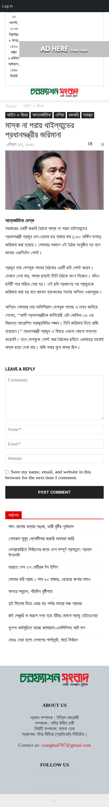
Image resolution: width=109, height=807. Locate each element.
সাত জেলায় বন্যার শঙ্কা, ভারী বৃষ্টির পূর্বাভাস (41, 526)
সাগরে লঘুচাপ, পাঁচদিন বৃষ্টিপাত (30, 591)
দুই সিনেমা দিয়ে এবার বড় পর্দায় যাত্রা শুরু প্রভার (45, 603)
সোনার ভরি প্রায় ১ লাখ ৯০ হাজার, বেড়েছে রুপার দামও (49, 579)
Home (11, 106)
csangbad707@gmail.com (66, 745)
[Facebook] (40, 781)
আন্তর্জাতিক (41, 115)
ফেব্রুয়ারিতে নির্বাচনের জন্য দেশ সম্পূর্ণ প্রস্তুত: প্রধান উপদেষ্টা (50, 552)
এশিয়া (59, 115)
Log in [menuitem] (7, 6)
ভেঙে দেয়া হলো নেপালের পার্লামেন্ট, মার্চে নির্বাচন (43, 640)
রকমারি (74, 115)
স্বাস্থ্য (88, 115)
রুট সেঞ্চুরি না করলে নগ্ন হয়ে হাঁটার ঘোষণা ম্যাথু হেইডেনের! (53, 615)
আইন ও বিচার (33, 106)
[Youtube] (69, 781)
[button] (9, 93)
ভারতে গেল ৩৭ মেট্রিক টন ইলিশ (33, 567)
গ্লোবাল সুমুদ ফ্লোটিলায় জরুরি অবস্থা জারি (41, 538)
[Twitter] (54, 781)
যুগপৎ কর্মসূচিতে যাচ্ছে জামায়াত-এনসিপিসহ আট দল (46, 627)
